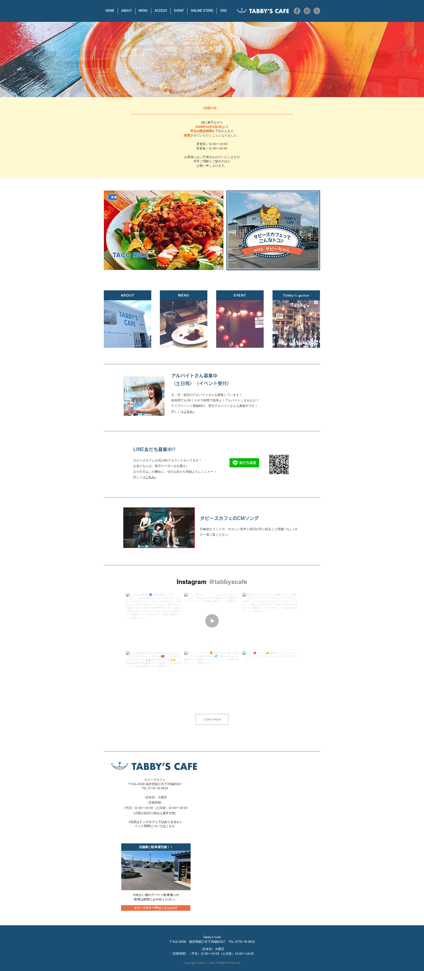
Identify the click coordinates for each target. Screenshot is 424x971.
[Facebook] (297, 11)
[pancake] (157, 265)
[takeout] (166, 265)
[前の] (108, 230)
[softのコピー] (169, 265)
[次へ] (219, 230)
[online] (163, 265)
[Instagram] (307, 11)
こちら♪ (151, 477)
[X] (317, 11)
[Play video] (159, 527)
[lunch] (160, 265)
